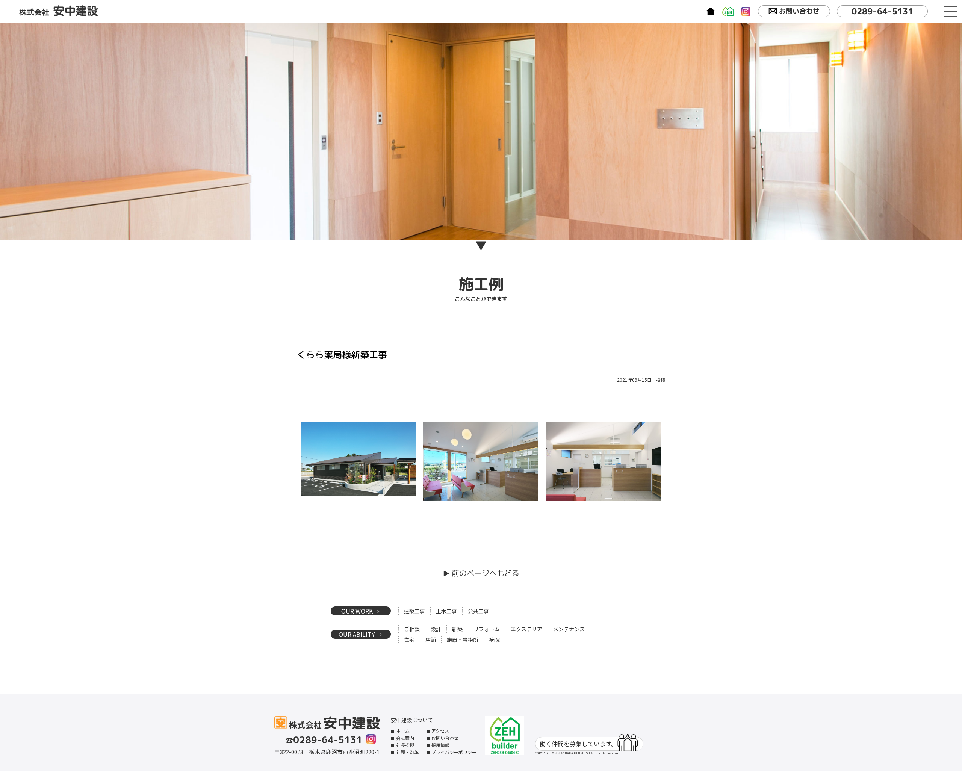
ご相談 (412, 629)
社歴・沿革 (407, 752)
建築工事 (414, 611)
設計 (436, 629)
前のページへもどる (485, 573)
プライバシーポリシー (453, 752)
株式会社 (58, 11)
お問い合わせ (799, 11)
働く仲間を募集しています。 (578, 743)
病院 (494, 639)
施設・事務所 (462, 639)
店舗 (430, 639)
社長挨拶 (405, 745)
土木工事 (446, 611)
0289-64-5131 (882, 11)
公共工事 (478, 611)
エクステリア (526, 629)
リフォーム (486, 629)
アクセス (440, 730)
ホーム (403, 730)
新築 (457, 629)
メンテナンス (569, 629)
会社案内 (405, 738)
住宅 (409, 639)
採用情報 (440, 745)
